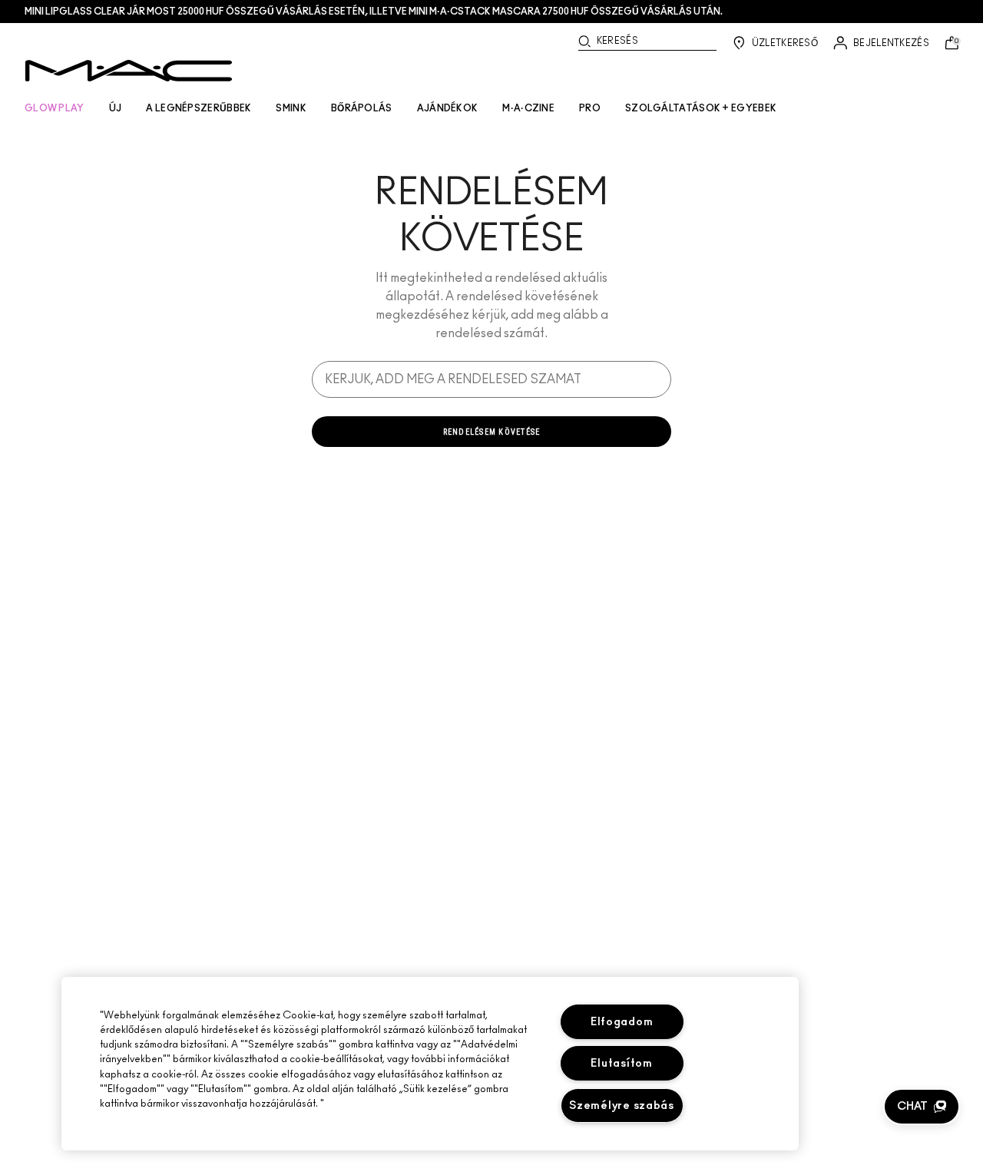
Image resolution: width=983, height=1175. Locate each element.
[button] (921, 1106)
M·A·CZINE (528, 108)
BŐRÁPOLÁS (361, 108)
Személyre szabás (621, 1105)
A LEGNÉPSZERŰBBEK (198, 108)
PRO (590, 108)
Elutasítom (621, 1063)
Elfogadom (622, 1022)
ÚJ (115, 108)
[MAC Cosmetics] (129, 70)
